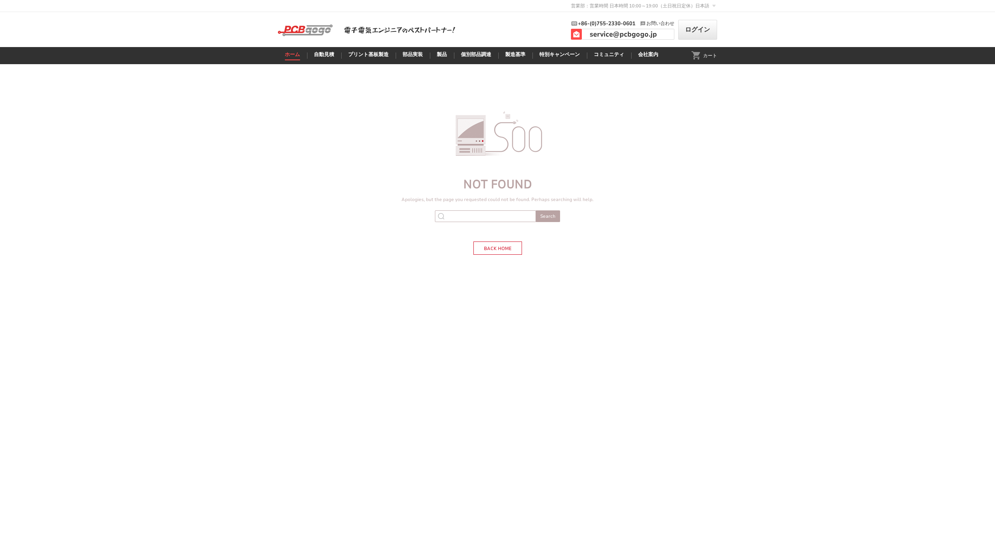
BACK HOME (497, 248)
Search (547, 216)
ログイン (697, 29)
